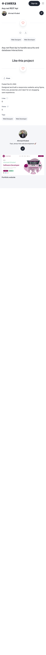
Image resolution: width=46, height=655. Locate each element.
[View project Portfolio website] (23, 165)
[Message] (41, 13)
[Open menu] (43, 3)
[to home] (9, 3)
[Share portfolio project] (26, 33)
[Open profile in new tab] (4, 13)
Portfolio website (8, 177)
